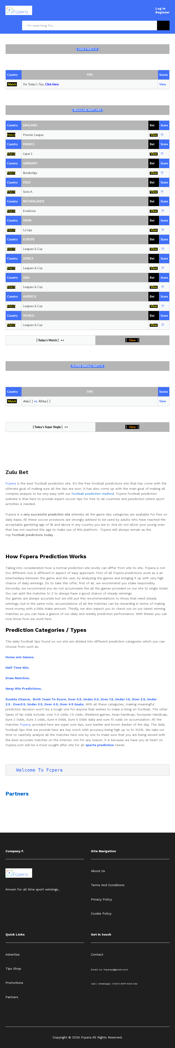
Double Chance (17, 699)
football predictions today (32, 535)
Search (163, 25)
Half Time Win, (17, 667)
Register (162, 12)
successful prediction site (50, 514)
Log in (160, 8)
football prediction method (93, 493)
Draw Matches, (17, 678)
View (153, 135)
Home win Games (19, 657)
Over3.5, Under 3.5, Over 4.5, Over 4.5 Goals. (48, 704)
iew (154, 306)
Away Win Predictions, (23, 688)
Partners (17, 793)
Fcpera (11, 483)
